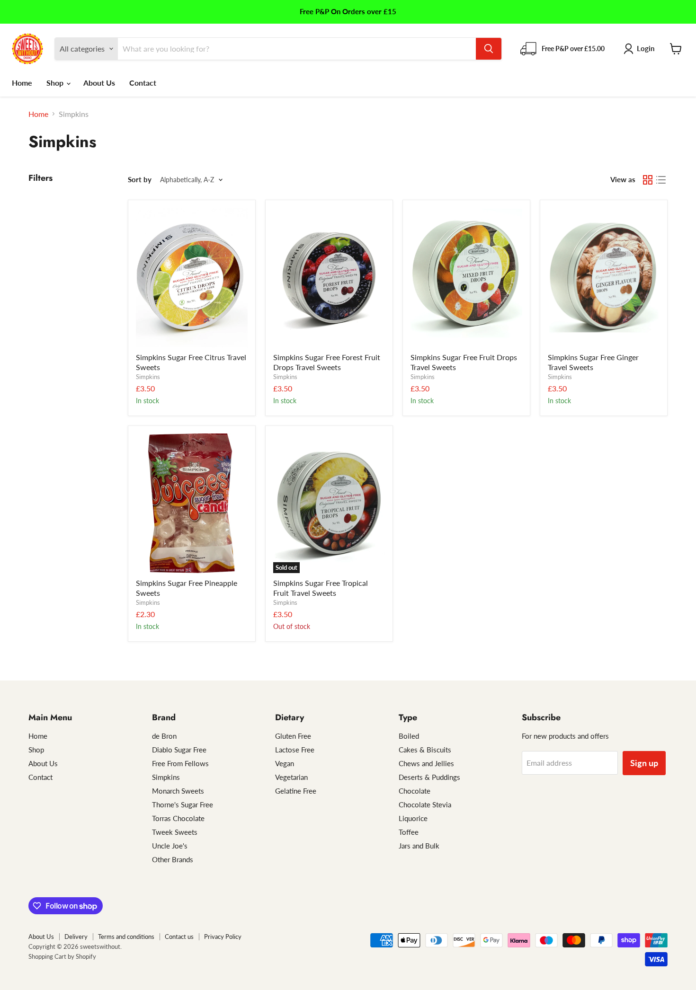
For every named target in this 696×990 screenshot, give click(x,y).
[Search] (488, 49)
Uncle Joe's (169, 845)
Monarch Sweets (178, 791)
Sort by (140, 180)
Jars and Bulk (419, 845)
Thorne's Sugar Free (182, 804)
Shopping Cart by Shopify (62, 956)
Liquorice (413, 818)
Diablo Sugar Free (179, 749)
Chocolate (414, 791)
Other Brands (172, 859)
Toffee (409, 832)
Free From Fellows (180, 763)
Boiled (409, 736)
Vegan (284, 763)
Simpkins (148, 376)
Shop (55, 82)
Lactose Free (294, 749)
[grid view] (647, 179)
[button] (641, 48)
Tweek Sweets (174, 832)
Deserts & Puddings (429, 777)
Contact (142, 82)
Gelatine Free (295, 791)
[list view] (661, 179)
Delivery (76, 936)
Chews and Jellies (426, 763)
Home (22, 82)
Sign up (644, 763)
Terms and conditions (126, 936)
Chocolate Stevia (425, 804)
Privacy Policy (222, 936)
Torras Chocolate (178, 818)
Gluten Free (293, 736)
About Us (99, 82)
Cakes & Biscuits (425, 749)
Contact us (179, 936)
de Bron (164, 736)
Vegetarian (291, 777)
